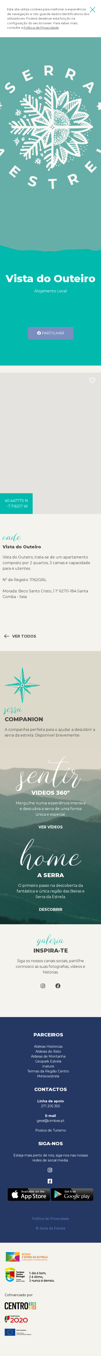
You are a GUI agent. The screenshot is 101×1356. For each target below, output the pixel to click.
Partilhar (52, 333)
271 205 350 (50, 1106)
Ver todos (23, 636)
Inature (48, 1066)
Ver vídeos (51, 827)
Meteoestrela (48, 1076)
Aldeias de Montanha (48, 1056)
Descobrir (50, 909)
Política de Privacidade (41, 27)
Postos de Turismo (50, 1130)
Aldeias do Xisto (48, 1051)
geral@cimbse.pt (50, 1121)
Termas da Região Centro (48, 1071)
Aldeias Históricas (48, 1046)
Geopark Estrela (48, 1061)
